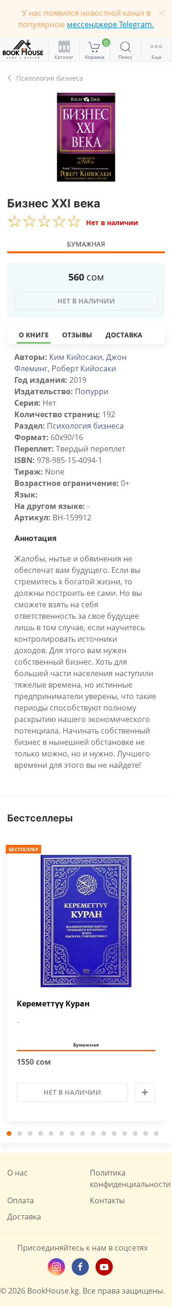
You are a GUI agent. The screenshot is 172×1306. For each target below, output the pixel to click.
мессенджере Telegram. (110, 24)
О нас (17, 1172)
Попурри (91, 391)
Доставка (124, 334)
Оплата (20, 1200)
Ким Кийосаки (75, 357)
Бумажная (86, 243)
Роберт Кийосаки (84, 368)
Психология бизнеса (85, 426)
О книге (34, 334)
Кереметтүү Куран (53, 1004)
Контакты (107, 1200)
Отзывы (77, 334)
